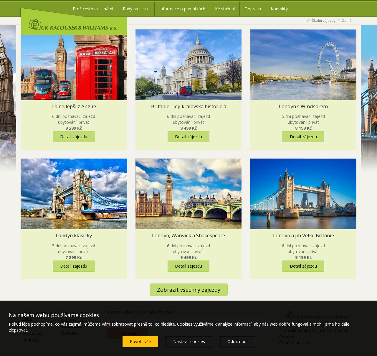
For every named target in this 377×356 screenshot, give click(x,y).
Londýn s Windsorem (303, 106)
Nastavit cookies (189, 341)
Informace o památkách (182, 8)
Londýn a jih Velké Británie (303, 235)
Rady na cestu (136, 8)
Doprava (252, 8)
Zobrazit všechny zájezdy (188, 289)
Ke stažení (225, 8)
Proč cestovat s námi (93, 8)
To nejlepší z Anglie (73, 106)
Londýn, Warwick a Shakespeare (188, 235)
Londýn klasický (74, 235)
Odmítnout (237, 341)
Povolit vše (140, 341)
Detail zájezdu (73, 136)
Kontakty (279, 8)
